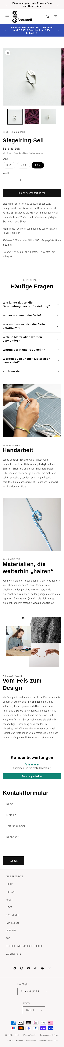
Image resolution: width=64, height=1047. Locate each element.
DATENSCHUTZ (13, 953)
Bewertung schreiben (32, 776)
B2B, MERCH (12, 915)
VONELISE (8, 212)
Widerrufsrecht (29, 1035)
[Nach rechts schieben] (60, 117)
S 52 (10, 165)
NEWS (9, 907)
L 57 (37, 165)
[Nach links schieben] (3, 117)
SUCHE (9, 884)
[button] (7, 17)
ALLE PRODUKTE (14, 876)
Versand (17, 153)
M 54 (25, 165)
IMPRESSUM (12, 922)
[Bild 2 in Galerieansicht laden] (32, 116)
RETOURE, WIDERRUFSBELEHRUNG (24, 946)
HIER (5, 228)
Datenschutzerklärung (49, 1035)
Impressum (31, 1040)
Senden (13, 860)
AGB (8, 938)
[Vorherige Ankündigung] (6, 4)
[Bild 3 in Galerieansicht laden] (48, 116)
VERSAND (11, 930)
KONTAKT (10, 892)
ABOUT (9, 899)
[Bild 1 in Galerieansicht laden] (15, 116)
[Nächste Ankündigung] (58, 4)
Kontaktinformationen (48, 1040)
